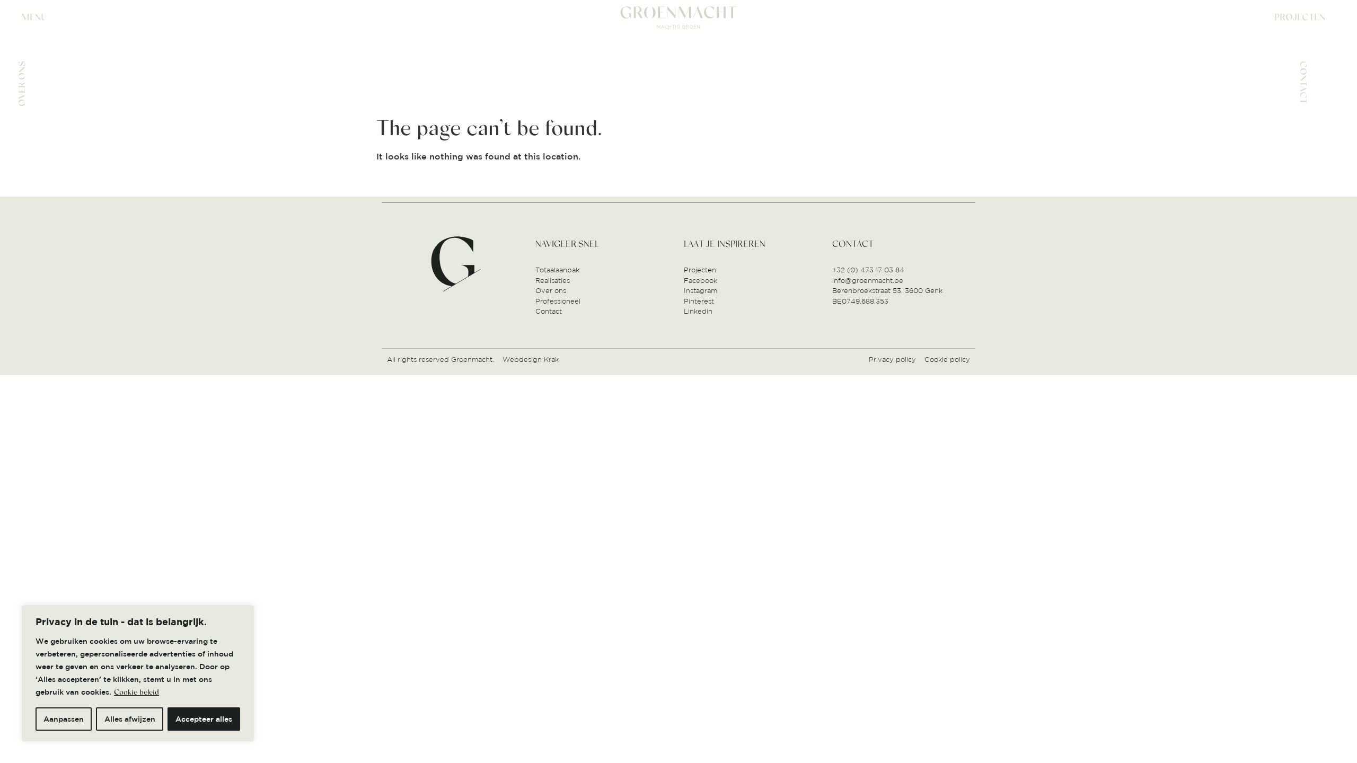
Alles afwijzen (129, 719)
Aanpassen (63, 719)
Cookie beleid (136, 692)
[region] (137, 673)
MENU (34, 17)
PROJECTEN (1299, 17)
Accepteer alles (203, 719)
